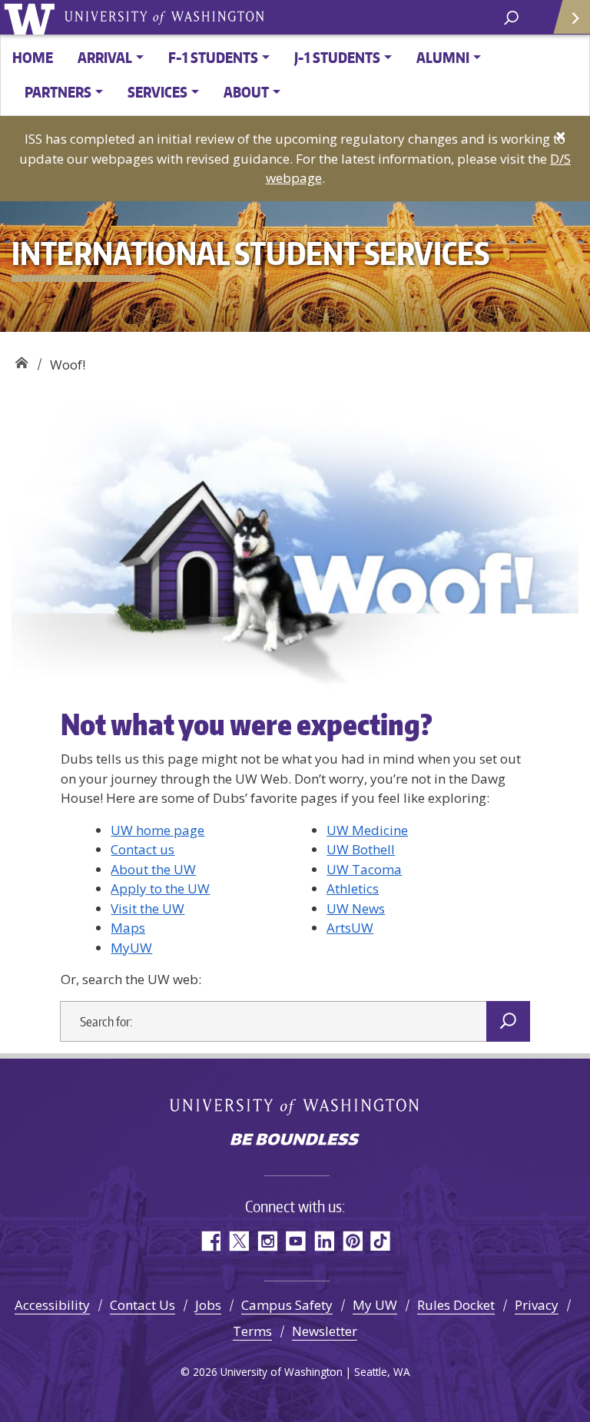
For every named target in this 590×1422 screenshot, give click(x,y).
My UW (375, 1305)
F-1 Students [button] (213, 57)
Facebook (210, 1241)
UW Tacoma (364, 869)
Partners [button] (58, 91)
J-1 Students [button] (337, 57)
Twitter (238, 1241)
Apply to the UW (160, 888)
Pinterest (352, 1241)
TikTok (380, 1241)
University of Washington (32, 17)
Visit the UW (147, 908)
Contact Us (142, 1305)
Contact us (142, 849)
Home (32, 57)
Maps (128, 927)
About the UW (153, 869)
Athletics (352, 888)
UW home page (157, 830)
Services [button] (157, 91)
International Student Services (21, 359)
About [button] (246, 91)
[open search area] (511, 16)
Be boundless (295, 1141)
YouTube (295, 1241)
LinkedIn (323, 1241)
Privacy (537, 1305)
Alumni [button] (442, 57)
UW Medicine (367, 830)
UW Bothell (360, 849)
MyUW (131, 947)
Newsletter (324, 1331)
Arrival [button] (105, 57)
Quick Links (571, 17)
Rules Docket (456, 1305)
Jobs (208, 1305)
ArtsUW (349, 927)
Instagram (267, 1241)
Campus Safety (287, 1305)
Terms (252, 1331)
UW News (355, 908)
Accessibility (52, 1305)
